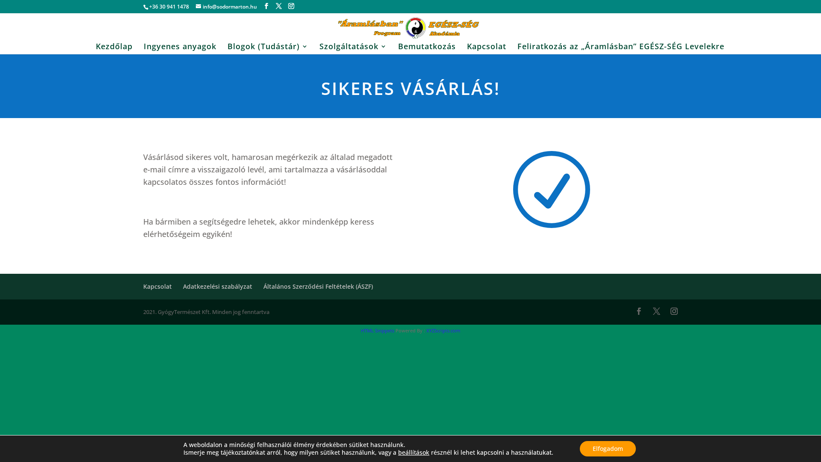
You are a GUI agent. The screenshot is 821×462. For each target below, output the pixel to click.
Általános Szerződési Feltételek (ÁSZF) (318, 286)
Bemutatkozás (427, 47)
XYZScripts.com (443, 330)
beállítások (413, 452)
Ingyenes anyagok (180, 47)
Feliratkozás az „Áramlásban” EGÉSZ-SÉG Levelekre (620, 47)
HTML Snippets (377, 330)
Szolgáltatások (348, 47)
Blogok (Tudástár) (263, 47)
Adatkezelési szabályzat (217, 286)
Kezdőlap (114, 47)
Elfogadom (608, 448)
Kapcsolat (486, 47)
